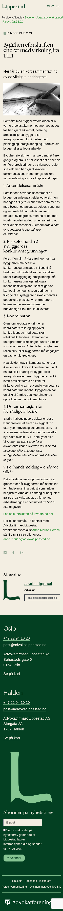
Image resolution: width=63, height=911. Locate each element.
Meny (50, 6)
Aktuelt (17, 17)
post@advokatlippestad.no (42, 597)
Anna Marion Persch (46, 530)
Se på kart (11, 674)
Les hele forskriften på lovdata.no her (28, 514)
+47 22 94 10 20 (16, 638)
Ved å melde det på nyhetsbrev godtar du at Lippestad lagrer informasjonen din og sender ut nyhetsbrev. (22, 839)
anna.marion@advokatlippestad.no (26, 539)
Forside (6, 17)
